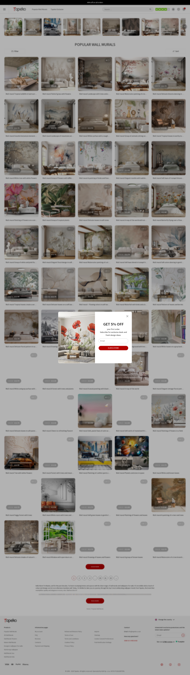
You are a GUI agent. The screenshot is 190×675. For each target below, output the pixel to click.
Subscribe (113, 348)
